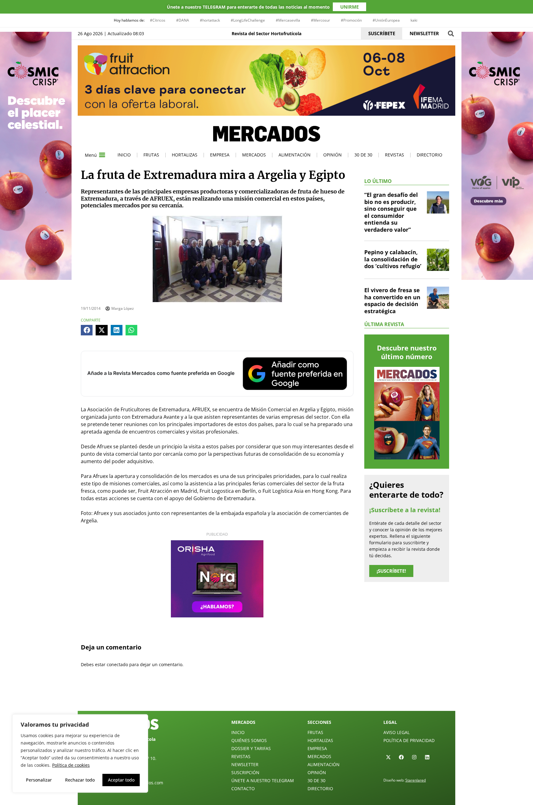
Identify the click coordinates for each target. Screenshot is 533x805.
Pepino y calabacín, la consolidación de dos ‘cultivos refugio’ (392, 259)
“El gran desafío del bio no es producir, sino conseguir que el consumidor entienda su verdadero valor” (391, 212)
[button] (451, 33)
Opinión (332, 155)
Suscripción (245, 772)
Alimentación (295, 155)
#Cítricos (157, 20)
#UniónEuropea (386, 20)
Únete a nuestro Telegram (262, 780)
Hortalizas (184, 155)
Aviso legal (396, 732)
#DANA (182, 20)
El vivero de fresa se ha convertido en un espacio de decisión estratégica (392, 300)
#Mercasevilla (288, 20)
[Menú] (102, 155)
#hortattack (210, 20)
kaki (414, 20)
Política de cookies (71, 765)
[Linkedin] (427, 757)
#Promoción (351, 20)
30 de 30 (363, 155)
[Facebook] (401, 757)
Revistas (394, 155)
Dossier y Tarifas (251, 748)
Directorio (429, 155)
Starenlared (415, 780)
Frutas (151, 155)
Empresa (219, 155)
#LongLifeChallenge (248, 20)
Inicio (124, 155)
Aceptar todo (121, 780)
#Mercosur (320, 20)
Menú (91, 155)
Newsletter (244, 764)
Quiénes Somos (249, 740)
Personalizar (39, 780)
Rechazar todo (80, 780)
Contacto (243, 788)
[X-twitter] (388, 757)
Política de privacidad (409, 740)
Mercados (254, 155)
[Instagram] (414, 757)
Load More (266, 696)
